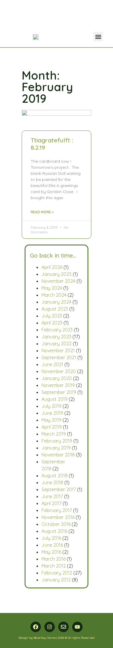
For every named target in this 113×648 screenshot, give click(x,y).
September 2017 (58, 489)
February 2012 (56, 573)
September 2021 (58, 357)
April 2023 (51, 323)
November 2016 (57, 517)
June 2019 (52, 413)
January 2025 (56, 274)
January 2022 (56, 343)
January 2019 (56, 448)
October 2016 (55, 524)
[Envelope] (63, 627)
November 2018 (58, 455)
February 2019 (56, 441)
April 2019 (51, 427)
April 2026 (51, 267)
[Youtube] (77, 627)
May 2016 (51, 552)
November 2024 (58, 281)
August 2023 (54, 309)
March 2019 (53, 434)
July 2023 (51, 316)
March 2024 (53, 295)
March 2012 (53, 566)
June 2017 (52, 496)
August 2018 (54, 475)
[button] (98, 36)
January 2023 (56, 336)
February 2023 (57, 330)
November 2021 (58, 350)
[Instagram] (49, 627)
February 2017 (56, 510)
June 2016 (52, 545)
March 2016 (53, 559)
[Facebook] (35, 627)
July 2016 (51, 538)
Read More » (42, 212)
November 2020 (58, 371)
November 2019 (58, 385)
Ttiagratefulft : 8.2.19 (52, 143)
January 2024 (56, 302)
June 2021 (52, 364)
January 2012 (56, 580)
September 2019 (58, 392)
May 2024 (51, 288)
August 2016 (54, 531)
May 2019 (51, 420)
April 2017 (51, 503)
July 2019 (51, 406)
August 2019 (54, 399)
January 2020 (56, 378)
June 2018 (52, 482)
